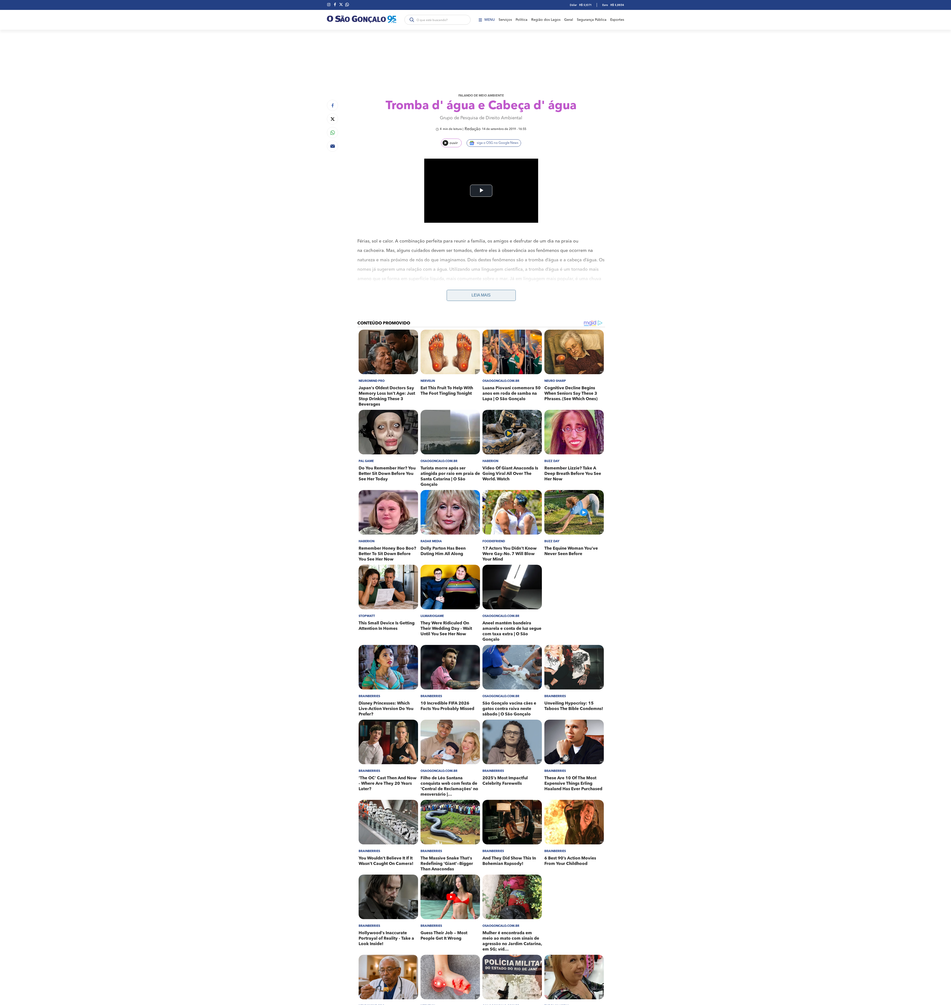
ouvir (453, 143)
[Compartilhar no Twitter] (332, 118)
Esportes (617, 20)
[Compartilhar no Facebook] (332, 105)
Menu (489, 20)
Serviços (505, 20)
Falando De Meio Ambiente (481, 95)
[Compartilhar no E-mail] (332, 146)
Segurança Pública (592, 20)
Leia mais (481, 295)
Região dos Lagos (545, 20)
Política (522, 20)
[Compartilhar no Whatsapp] (332, 132)
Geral (568, 20)
